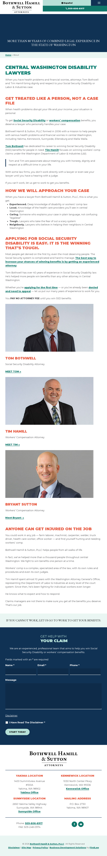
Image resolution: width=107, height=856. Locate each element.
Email (42, 665)
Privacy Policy (40, 847)
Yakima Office (29, 792)
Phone (74, 665)
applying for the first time (41, 287)
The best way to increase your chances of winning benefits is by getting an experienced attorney (52, 262)
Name (9, 665)
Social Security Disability (29, 120)
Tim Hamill (52, 150)
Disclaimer (11, 715)
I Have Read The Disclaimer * (27, 722)
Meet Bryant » (14, 517)
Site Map (26, 847)
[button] (99, 3)
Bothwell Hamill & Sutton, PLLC (47, 844)
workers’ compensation (64, 120)
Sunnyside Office (29, 811)
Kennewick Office (77, 788)
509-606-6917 (76, 8)
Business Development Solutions (68, 847)
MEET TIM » (12, 444)
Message (10, 680)
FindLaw (94, 847)
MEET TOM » (13, 371)
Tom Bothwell (14, 146)
